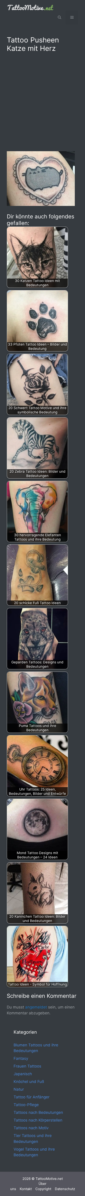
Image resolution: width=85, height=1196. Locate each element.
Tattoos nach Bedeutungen (38, 1112)
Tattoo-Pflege (26, 1104)
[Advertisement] (42, 100)
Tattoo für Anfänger (31, 1097)
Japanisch (23, 1074)
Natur (19, 1089)
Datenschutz (65, 1189)
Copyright (43, 1189)
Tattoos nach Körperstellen (38, 1120)
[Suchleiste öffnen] (59, 17)
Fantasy (21, 1058)
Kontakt (26, 1189)
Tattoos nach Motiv (31, 1128)
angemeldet (36, 1007)
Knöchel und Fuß (29, 1081)
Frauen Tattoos (27, 1066)
